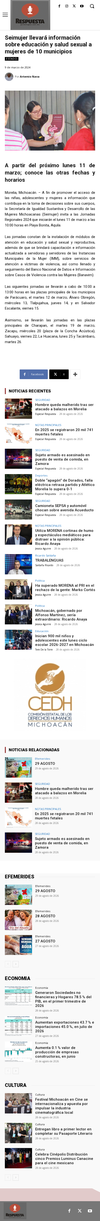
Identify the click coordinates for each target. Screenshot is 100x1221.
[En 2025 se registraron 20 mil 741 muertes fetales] (18, 434)
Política (40, 580)
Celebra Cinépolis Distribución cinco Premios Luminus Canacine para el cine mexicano (64, 1158)
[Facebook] (59, 6)
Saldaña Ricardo (44, 565)
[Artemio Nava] (10, 76)
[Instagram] (67, 6)
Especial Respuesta (45, 414)
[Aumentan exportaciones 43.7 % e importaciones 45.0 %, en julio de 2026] (18, 1026)
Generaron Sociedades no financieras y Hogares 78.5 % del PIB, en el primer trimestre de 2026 (63, 999)
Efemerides (42, 758)
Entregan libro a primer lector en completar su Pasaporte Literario (63, 1131)
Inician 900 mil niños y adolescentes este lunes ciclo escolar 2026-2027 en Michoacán (64, 640)
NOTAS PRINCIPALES (48, 425)
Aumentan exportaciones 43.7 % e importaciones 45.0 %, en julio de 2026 (64, 1026)
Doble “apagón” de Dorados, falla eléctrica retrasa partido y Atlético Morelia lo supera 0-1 (65, 484)
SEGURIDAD (42, 399)
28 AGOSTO (45, 916)
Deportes (41, 475)
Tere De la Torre (44, 649)
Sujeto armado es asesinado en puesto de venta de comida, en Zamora (62, 459)
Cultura (40, 1094)
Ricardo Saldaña (45, 555)
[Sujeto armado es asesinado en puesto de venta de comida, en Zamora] (18, 459)
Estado (11, 58)
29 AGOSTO (45, 763)
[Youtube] (81, 6)
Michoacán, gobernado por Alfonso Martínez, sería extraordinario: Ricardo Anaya (61, 614)
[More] (75, 374)
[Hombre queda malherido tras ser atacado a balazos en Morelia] (18, 408)
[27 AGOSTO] (18, 945)
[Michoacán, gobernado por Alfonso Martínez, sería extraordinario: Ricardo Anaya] (18, 614)
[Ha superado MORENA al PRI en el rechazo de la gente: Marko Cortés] (18, 589)
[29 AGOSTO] (18, 767)
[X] (74, 6)
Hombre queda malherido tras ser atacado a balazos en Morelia (64, 407)
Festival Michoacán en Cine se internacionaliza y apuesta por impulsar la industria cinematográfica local (61, 1106)
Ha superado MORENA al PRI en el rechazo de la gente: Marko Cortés (65, 587)
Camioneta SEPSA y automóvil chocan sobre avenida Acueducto (64, 508)
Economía (41, 987)
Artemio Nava (30, 76)
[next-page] (16, 964)
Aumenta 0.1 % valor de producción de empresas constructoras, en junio (57, 1052)
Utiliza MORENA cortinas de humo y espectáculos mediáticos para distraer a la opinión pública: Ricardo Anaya (64, 537)
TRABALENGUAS (49, 560)
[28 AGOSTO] (18, 920)
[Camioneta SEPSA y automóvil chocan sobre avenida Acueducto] (18, 509)
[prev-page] (8, 964)
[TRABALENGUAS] (18, 564)
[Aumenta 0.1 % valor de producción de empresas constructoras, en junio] (18, 1051)
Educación (42, 631)
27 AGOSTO (45, 941)
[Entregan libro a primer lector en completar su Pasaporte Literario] (18, 1133)
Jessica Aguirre (43, 548)
